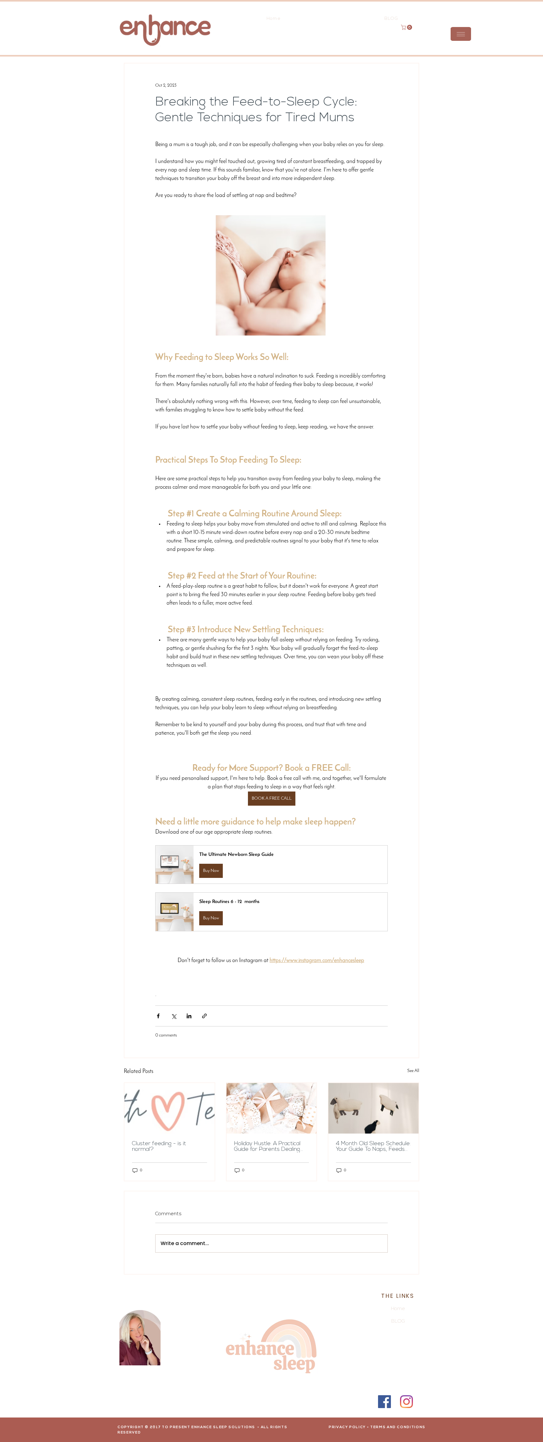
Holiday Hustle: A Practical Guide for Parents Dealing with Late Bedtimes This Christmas (267, 1146)
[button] (461, 34)
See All (413, 1071)
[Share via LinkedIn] (189, 1016)
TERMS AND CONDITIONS (397, 1427)
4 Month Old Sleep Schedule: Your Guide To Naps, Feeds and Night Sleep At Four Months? (373, 1146)
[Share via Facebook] (158, 1016)
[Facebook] (384, 1401)
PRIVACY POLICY (347, 1427)
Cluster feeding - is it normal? (159, 1146)
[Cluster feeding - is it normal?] (169, 1108)
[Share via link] (204, 1016)
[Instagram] (406, 1401)
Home (398, 1308)
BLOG (398, 1321)
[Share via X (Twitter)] (174, 1016)
